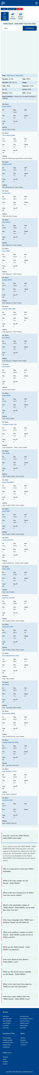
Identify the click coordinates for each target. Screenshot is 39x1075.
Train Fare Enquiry (25, 1021)
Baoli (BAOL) (6, 338)
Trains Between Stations (26, 1018)
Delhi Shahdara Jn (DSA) (9, 771)
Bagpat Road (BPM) (8, 482)
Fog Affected (6, 1047)
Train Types (6, 1028)
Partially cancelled (7, 1040)
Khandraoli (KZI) (7, 164)
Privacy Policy (24, 1042)
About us (23, 1038)
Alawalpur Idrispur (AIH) (9, 424)
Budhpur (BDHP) (7, 280)
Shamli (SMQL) (6, 106)
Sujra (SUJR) (5, 453)
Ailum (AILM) (6, 222)
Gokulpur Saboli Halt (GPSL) (10, 742)
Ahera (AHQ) (6, 511)
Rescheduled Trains (8, 1042)
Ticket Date (23, 1028)
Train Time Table (7, 1018)
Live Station (6, 1025)
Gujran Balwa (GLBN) (8, 135)
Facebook (5, 1057)
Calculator (13, 17)
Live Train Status (24, 1016)
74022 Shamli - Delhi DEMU (15, 75)
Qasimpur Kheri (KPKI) (8, 309)
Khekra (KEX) (6, 569)
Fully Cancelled (7, 1038)
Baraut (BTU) (6, 366)
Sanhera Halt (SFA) (7, 540)
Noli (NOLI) (5, 684)
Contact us (23, 1045)
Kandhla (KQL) (6, 193)
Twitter (5, 1059)
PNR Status (6, 1016)
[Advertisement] (19, 52)
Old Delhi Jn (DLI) (7, 800)
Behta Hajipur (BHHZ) (8, 713)
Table (4, 17)
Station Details (24, 1025)
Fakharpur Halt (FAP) (8, 598)
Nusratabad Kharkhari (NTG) (10, 656)
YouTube (5, 1064)
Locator (20, 17)
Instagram (5, 1061)
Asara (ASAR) (6, 251)
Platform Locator (24, 1023)
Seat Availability (7, 1021)
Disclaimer (23, 1040)
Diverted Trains (7, 1045)
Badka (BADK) (6, 395)
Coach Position (7, 1023)
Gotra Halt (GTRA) (7, 627)
